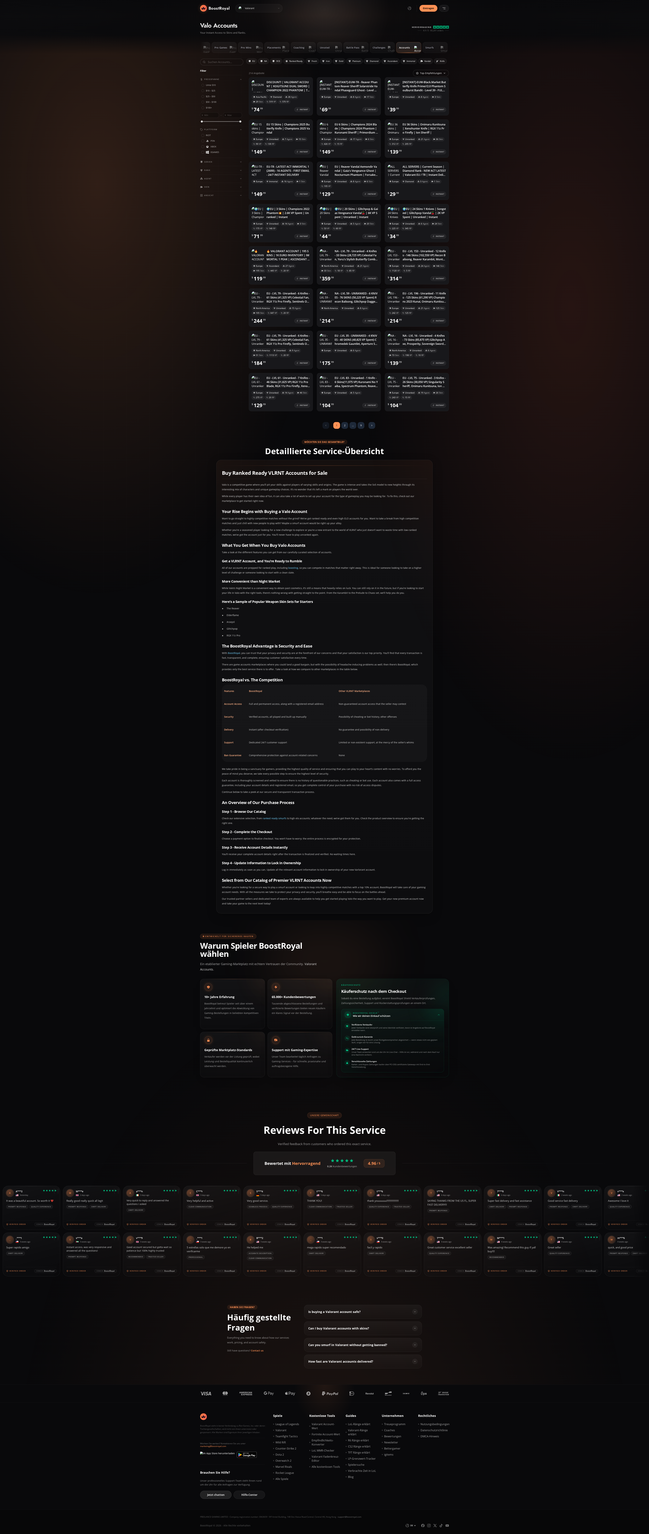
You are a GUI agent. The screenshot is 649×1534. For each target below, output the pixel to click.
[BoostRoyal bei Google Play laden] (246, 1454)
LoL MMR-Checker (323, 1450)
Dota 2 (279, 1454)
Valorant (280, 1430)
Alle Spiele (281, 1479)
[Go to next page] (371, 425)
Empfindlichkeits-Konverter (322, 1442)
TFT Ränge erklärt (359, 1452)
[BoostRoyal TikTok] (441, 1525)
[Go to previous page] (325, 425)
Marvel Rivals (283, 1467)
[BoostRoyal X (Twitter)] (435, 1525)
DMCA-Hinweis (429, 1436)
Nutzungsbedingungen (434, 1424)
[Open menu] (444, 8)
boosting (293, 567)
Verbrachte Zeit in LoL (362, 1471)
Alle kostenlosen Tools (326, 1467)
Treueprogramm (394, 1424)
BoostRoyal (234, 653)
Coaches (389, 1430)
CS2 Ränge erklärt (359, 1446)
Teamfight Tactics (286, 1436)
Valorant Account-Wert (323, 1426)
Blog (351, 1477)
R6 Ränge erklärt (358, 1440)
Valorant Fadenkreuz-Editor (325, 1459)
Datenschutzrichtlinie (434, 1430)
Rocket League (284, 1473)
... (353, 425)
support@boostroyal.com (349, 1516)
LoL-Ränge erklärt (359, 1424)
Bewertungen (392, 1436)
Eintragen (428, 8)
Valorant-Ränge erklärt (358, 1432)
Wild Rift (280, 1442)
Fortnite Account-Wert (326, 1434)
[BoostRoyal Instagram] (429, 1525)
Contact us (257, 1350)
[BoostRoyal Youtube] (447, 1525)
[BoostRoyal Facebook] (423, 1525)
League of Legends (287, 1424)
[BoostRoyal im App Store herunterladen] (217, 1454)
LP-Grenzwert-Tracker (362, 1458)
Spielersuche (356, 1465)
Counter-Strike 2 (285, 1448)
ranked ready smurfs (274, 818)
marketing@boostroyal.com (213, 1446)
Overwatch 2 (283, 1461)
